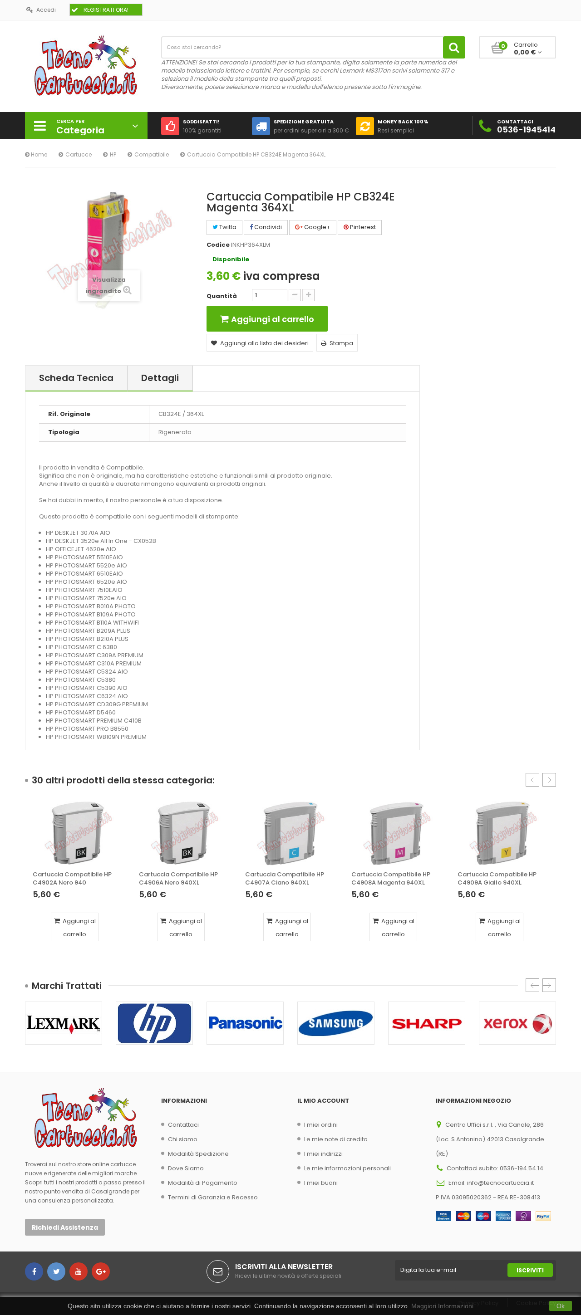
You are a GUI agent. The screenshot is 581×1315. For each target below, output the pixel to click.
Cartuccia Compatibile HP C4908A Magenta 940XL (390, 878)
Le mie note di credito (336, 1139)
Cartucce (78, 154)
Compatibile (151, 154)
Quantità (222, 296)
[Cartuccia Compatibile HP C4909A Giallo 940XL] (503, 833)
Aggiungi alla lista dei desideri (264, 343)
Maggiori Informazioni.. (444, 1306)
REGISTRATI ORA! (106, 10)
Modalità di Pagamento (202, 1182)
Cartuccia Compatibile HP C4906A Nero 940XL (178, 878)
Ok (560, 1306)
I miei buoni (321, 1182)
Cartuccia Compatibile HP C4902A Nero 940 (72, 878)
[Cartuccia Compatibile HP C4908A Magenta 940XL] (396, 833)
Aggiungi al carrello (78, 928)
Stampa (341, 343)
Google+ (316, 227)
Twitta (227, 227)
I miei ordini (321, 1124)
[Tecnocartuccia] (86, 65)
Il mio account (323, 1100)
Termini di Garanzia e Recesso (213, 1197)
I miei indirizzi (323, 1153)
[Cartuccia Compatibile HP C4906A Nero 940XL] (184, 833)
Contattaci (183, 1124)
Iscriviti (530, 1270)
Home (38, 154)
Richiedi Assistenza (65, 1227)
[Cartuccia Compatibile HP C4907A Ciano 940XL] (290, 833)
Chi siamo (182, 1139)
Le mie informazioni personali (347, 1168)
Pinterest (362, 227)
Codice (218, 245)
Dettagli (160, 378)
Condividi (267, 227)
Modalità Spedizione (198, 1153)
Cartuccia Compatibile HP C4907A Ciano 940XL (284, 878)
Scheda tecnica (76, 378)
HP (113, 154)
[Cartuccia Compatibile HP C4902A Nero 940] (78, 833)
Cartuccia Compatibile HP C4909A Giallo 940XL (497, 878)
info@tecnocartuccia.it (500, 1182)
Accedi (46, 10)
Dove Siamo (186, 1168)
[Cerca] (454, 47)
